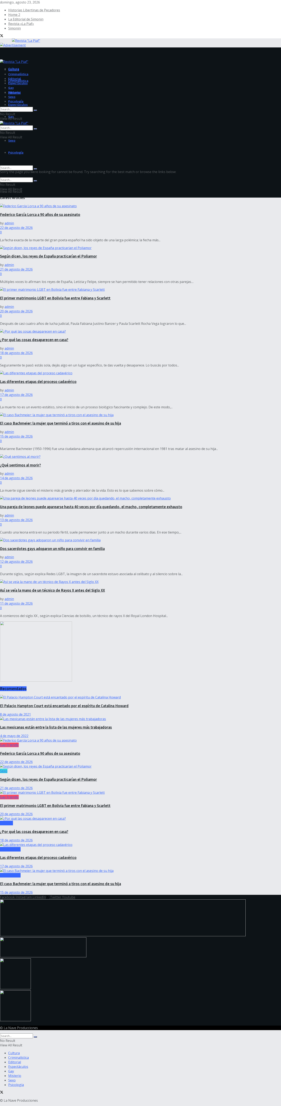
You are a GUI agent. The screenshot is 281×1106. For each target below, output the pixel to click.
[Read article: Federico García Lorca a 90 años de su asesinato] (140, 206)
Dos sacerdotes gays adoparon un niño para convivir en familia (52, 548)
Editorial (14, 79)
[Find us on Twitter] (1, 36)
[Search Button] (35, 169)
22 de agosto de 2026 (16, 227)
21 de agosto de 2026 (16, 269)
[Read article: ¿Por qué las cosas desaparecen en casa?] (140, 331)
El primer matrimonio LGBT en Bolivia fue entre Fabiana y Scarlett (55, 298)
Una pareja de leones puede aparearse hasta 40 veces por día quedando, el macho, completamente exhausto (91, 506)
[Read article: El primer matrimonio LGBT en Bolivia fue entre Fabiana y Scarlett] (140, 289)
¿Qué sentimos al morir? (20, 465)
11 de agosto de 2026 (16, 603)
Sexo (11, 140)
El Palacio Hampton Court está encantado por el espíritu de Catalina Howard (64, 705)
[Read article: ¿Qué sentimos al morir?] (140, 456)
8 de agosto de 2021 (15, 714)
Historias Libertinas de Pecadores (34, 10)
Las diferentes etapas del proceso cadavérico (38, 381)
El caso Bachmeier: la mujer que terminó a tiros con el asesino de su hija (60, 423)
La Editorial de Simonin (25, 19)
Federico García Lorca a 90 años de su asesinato (40, 214)
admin (9, 223)
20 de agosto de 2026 (16, 311)
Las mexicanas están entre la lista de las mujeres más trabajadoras (56, 727)
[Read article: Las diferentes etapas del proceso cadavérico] (140, 373)
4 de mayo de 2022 (14, 736)
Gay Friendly (9, 745)
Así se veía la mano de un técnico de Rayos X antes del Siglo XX (52, 590)
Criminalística (18, 74)
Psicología (15, 152)
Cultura (13, 69)
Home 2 (14, 14)
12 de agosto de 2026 (16, 561)
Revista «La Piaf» (21, 23)
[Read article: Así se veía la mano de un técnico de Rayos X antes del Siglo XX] (140, 582)
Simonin (14, 28)
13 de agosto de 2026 (16, 520)
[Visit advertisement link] (13, 45)
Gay (11, 88)
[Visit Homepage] (20, 40)
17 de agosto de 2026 (16, 394)
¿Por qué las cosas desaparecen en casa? (34, 339)
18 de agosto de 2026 (16, 353)
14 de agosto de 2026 (16, 478)
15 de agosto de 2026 (16, 436)
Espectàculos (18, 104)
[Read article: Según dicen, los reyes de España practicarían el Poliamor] (140, 248)
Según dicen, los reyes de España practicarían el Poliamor (48, 256)
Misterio (14, 92)
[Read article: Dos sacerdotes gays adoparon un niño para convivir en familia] (140, 540)
